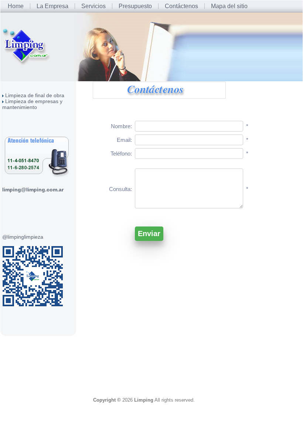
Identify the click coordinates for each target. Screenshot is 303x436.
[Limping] (27, 46)
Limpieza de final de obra (34, 95)
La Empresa (52, 6)
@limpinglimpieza (22, 237)
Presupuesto (135, 6)
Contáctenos (181, 6)
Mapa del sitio (229, 6)
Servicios (93, 6)
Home (16, 6)
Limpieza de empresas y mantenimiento (32, 104)
